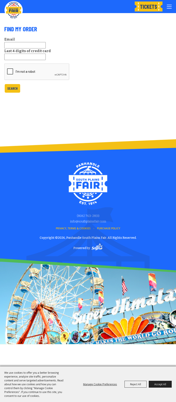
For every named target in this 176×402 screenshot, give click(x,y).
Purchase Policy (108, 228)
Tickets (148, 6)
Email (9, 39)
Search (12, 88)
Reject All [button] (135, 384)
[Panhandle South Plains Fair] (14, 10)
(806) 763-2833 (88, 216)
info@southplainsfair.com (88, 221)
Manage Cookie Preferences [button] (100, 384)
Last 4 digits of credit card (27, 51)
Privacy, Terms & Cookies (73, 228)
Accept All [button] (160, 384)
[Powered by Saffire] (97, 247)
